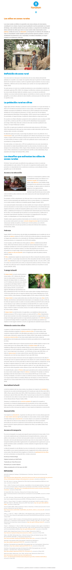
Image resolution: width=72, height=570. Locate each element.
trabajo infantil (8, 274)
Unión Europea (8, 135)
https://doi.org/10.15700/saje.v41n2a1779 (35, 522)
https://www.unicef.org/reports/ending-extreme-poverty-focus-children (18, 532)
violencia (27, 371)
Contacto (36, 567)
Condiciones (43, 567)
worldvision (11, 555)
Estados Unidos (33, 345)
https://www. (6, 555)
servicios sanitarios (26, 401)
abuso (48, 359)
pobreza (12, 236)
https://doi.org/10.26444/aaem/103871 (28, 529)
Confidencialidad (51, 567)
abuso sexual (12, 353)
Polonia (21, 370)
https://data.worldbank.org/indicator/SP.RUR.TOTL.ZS (21, 545)
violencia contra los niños (27, 331)
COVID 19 (42, 318)
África (6, 257)
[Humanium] (36, 5)
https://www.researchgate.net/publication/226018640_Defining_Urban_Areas (19, 538)
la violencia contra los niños (11, 337)
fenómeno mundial (31, 180)
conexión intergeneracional (30, 221)
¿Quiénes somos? (28, 567)
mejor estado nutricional (12, 416)
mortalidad (44, 389)
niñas (43, 298)
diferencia (35, 182)
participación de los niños (42, 452)
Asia (9, 260)
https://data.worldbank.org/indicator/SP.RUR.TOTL (14, 542)
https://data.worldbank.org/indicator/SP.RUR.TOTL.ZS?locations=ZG (18, 551)
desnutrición (16, 415)
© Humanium (20, 567)
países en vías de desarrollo (15, 252)
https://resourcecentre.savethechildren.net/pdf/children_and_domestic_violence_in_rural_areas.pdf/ (24, 509)
